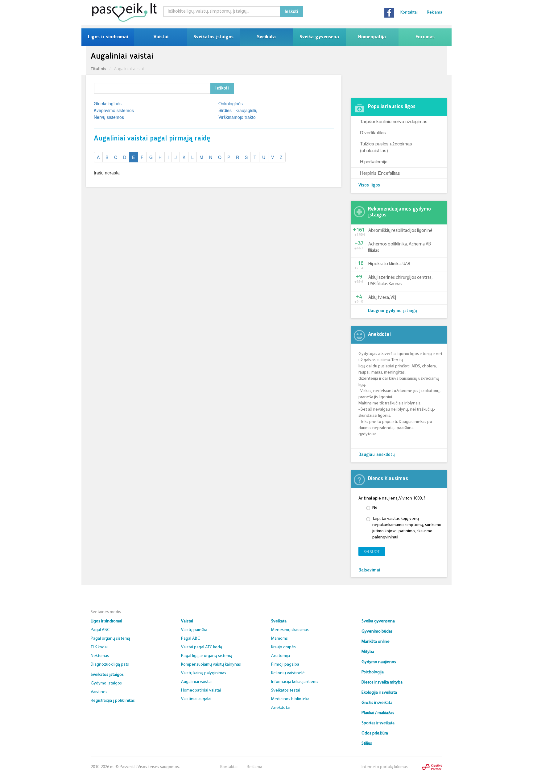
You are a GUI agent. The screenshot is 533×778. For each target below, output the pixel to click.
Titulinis (98, 68)
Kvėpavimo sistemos (114, 110)
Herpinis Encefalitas (380, 172)
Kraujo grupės (283, 647)
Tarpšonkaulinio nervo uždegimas (394, 121)
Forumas (425, 37)
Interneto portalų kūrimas (385, 767)
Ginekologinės (108, 103)
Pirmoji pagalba (285, 664)
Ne (375, 507)
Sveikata (266, 37)
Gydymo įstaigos (106, 683)
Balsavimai (369, 570)
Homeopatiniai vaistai (201, 690)
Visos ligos (369, 185)
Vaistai (160, 37)
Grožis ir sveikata (377, 703)
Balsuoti (371, 551)
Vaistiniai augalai (196, 699)
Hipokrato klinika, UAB (389, 264)
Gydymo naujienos (379, 662)
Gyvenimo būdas (377, 631)
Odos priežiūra (375, 733)
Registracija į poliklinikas (113, 700)
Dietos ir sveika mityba (382, 682)
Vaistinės (99, 692)
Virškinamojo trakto (237, 117)
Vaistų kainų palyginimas (203, 673)
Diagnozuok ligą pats (110, 664)
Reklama (434, 12)
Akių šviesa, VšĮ (382, 297)
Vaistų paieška (194, 630)
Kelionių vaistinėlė (288, 673)
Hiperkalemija (373, 161)
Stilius (367, 743)
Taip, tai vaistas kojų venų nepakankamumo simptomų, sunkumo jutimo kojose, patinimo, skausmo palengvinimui (406, 528)
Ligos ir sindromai (108, 37)
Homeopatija (372, 37)
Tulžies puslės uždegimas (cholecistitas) (386, 146)
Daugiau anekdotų (376, 455)
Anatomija (280, 656)
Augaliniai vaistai (196, 682)
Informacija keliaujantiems (294, 682)
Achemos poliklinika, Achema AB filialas (399, 247)
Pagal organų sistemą (110, 638)
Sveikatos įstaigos (213, 37)
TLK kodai (99, 647)
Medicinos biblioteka (290, 699)
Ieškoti (291, 11)
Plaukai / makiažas (378, 713)
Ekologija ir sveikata (379, 692)
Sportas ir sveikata (378, 723)
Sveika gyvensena (319, 37)
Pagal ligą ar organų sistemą (206, 656)
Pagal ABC (100, 630)
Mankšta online (376, 641)
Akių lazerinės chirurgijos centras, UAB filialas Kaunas (400, 281)
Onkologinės (230, 103)
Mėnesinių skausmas (290, 630)
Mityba (368, 652)
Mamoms (279, 638)
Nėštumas (100, 656)
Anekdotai (280, 707)
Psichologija (373, 672)
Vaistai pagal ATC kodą (201, 647)
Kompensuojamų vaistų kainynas (211, 664)
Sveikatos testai (285, 690)
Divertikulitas (373, 132)
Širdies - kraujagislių (238, 110)
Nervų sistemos (109, 117)
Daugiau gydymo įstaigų (392, 311)
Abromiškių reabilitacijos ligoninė (400, 230)
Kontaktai (409, 12)
